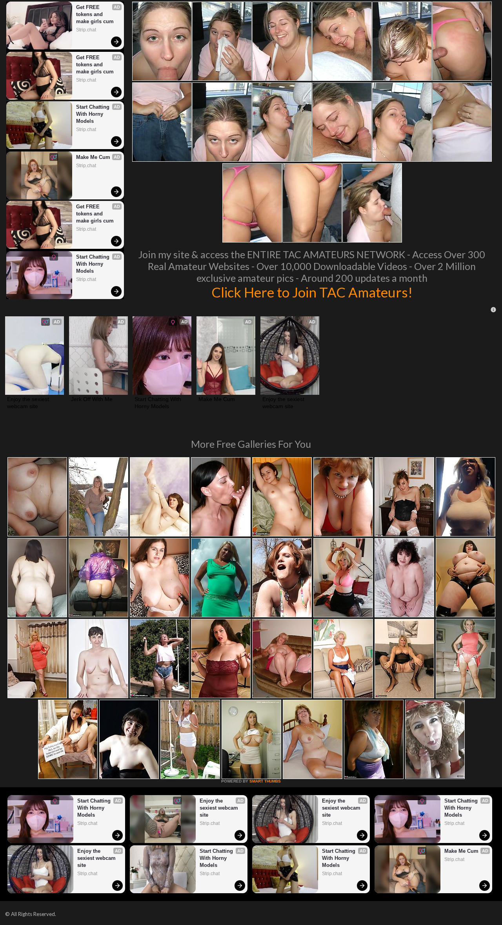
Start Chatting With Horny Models (93, 114)
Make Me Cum (93, 157)
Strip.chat (86, 30)
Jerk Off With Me (92, 399)
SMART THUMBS (265, 781)
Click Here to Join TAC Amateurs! (312, 292)
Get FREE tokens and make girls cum (95, 14)
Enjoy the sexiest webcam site (29, 402)
